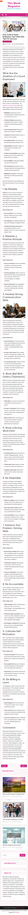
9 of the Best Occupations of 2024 (13, 819)
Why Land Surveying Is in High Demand (13, 794)
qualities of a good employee (10, 105)
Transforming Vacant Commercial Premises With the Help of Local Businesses (24, 766)
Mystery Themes (20, 907)
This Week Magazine (14, 5)
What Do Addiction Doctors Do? (12, 845)
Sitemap (17, 912)
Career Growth (7, 41)
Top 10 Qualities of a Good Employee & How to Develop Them (5, 766)
